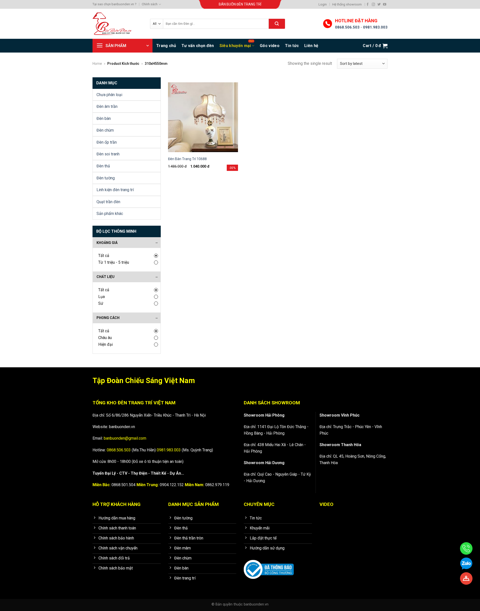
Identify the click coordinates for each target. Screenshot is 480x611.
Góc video (270, 45)
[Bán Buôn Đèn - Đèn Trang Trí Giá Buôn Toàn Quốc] (117, 24)
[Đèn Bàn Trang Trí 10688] (203, 117)
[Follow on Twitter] (379, 4)
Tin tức (292, 45)
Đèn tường (105, 178)
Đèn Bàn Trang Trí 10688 (187, 159)
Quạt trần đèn (108, 201)
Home (97, 64)
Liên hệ (311, 45)
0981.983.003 (375, 27)
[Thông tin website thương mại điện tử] (269, 565)
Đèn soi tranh (108, 154)
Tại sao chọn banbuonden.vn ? (114, 4)
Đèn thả (103, 166)
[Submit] (277, 24)
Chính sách (150, 4)
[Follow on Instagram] (373, 4)
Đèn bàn (103, 118)
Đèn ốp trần (106, 142)
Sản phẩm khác (109, 213)
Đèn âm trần (107, 106)
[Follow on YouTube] (384, 4)
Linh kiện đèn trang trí (115, 189)
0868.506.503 (347, 27)
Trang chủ (166, 45)
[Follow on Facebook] (367, 4)
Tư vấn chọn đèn (198, 45)
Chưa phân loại (109, 94)
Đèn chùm (105, 130)
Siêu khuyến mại (235, 45)
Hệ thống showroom (347, 4)
